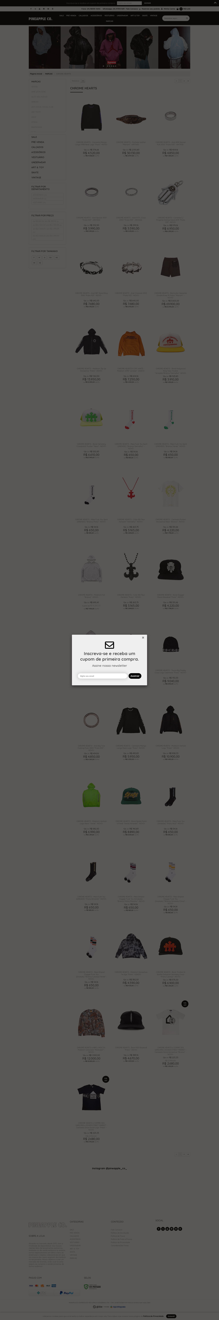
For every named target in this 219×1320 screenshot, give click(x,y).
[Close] (144, 638)
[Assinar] (135, 676)
